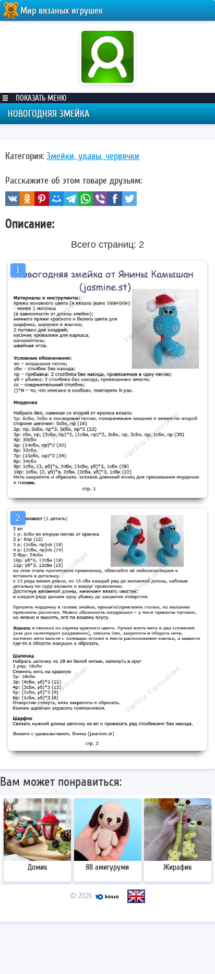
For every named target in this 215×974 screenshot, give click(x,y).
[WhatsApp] (85, 198)
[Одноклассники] (27, 198)
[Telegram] (71, 198)
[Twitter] (129, 198)
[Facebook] (115, 198)
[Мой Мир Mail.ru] (56, 198)
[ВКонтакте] (12, 198)
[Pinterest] (41, 198)
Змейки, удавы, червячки (92, 156)
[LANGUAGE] (136, 896)
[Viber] (100, 198)
